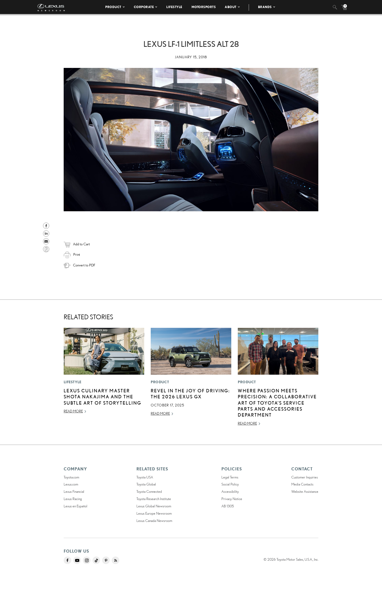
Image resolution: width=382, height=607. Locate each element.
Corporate (144, 7)
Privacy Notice (231, 499)
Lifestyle (174, 7)
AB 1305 (227, 506)
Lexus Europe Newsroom (154, 513)
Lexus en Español (75, 506)
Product (113, 7)
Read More (73, 411)
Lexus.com (71, 484)
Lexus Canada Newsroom (154, 521)
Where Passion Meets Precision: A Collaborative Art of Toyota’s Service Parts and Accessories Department (277, 403)
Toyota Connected (149, 491)
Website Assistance (304, 491)
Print (76, 254)
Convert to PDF (84, 265)
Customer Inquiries (304, 477)
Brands (265, 7)
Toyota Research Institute (153, 499)
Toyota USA (144, 477)
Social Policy (230, 484)
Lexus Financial (74, 491)
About (230, 7)
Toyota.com (71, 477)
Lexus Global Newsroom (153, 506)
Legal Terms (229, 477)
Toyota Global (146, 484)
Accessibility (230, 491)
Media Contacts (302, 484)
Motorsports (204, 7)
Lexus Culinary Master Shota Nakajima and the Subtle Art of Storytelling (102, 396)
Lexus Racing (73, 499)
